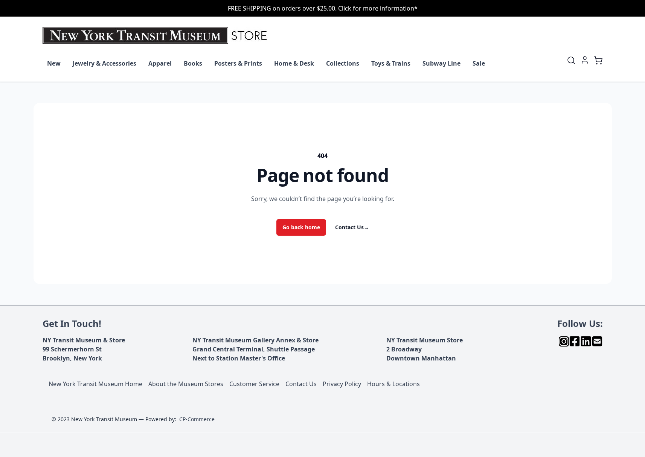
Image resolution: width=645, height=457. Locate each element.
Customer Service (254, 384)
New (54, 63)
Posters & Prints (238, 63)
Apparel (160, 63)
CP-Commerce (197, 419)
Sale (479, 63)
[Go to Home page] (156, 35)
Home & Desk (294, 63)
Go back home (301, 227)
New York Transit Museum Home (95, 384)
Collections (342, 63)
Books (193, 63)
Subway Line (441, 63)
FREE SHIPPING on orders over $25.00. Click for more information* (323, 8)
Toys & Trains (390, 63)
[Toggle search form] (571, 60)
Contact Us (352, 227)
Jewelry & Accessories (104, 63)
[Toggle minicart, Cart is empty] (598, 60)
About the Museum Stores (185, 384)
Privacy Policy (342, 384)
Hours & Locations (393, 384)
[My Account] (585, 60)
